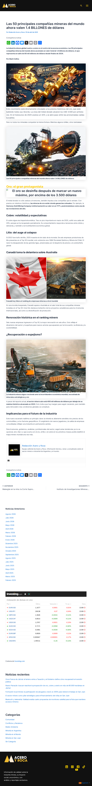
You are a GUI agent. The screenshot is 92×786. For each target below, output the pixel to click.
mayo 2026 (9, 525)
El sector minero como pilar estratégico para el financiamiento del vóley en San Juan (37, 696)
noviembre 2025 (11, 547)
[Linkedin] (66, 766)
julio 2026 (9, 518)
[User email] (9, 461)
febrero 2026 (10, 536)
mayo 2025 (9, 569)
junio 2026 (9, 521)
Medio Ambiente (11, 727)
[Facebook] (78, 766)
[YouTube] (76, 769)
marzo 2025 (10, 577)
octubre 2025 (10, 551)
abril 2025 (9, 573)
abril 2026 (9, 529)
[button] (81, 5)
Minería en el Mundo (13, 734)
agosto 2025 (10, 558)
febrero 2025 (10, 580)
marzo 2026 (10, 533)
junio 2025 (9, 566)
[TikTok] (83, 766)
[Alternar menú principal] (87, 5)
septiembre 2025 (12, 555)
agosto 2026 (10, 514)
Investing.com (19, 661)
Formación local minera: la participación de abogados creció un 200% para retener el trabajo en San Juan (45, 692)
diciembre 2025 (11, 544)
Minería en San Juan (13, 738)
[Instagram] (72, 766)
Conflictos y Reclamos (14, 723)
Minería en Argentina (13, 731)
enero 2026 (9, 540)
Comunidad (9, 720)
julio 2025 (9, 562)
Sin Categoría (10, 742)
